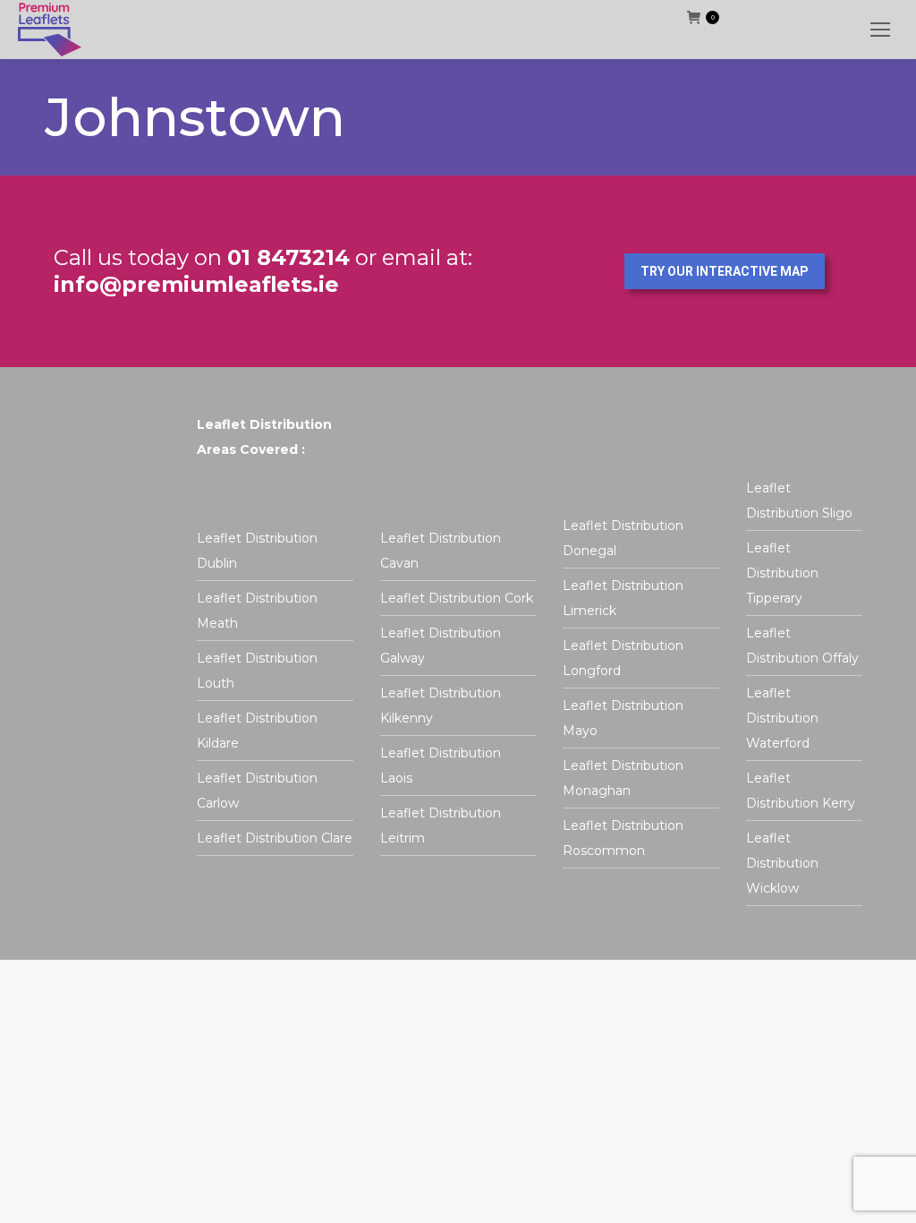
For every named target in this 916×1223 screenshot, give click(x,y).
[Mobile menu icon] (880, 29)
